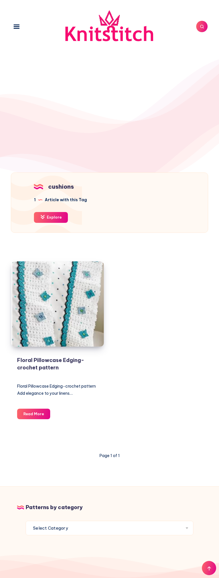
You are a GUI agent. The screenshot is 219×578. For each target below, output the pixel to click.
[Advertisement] (109, 101)
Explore (54, 217)
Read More (36, 415)
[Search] (202, 26)
